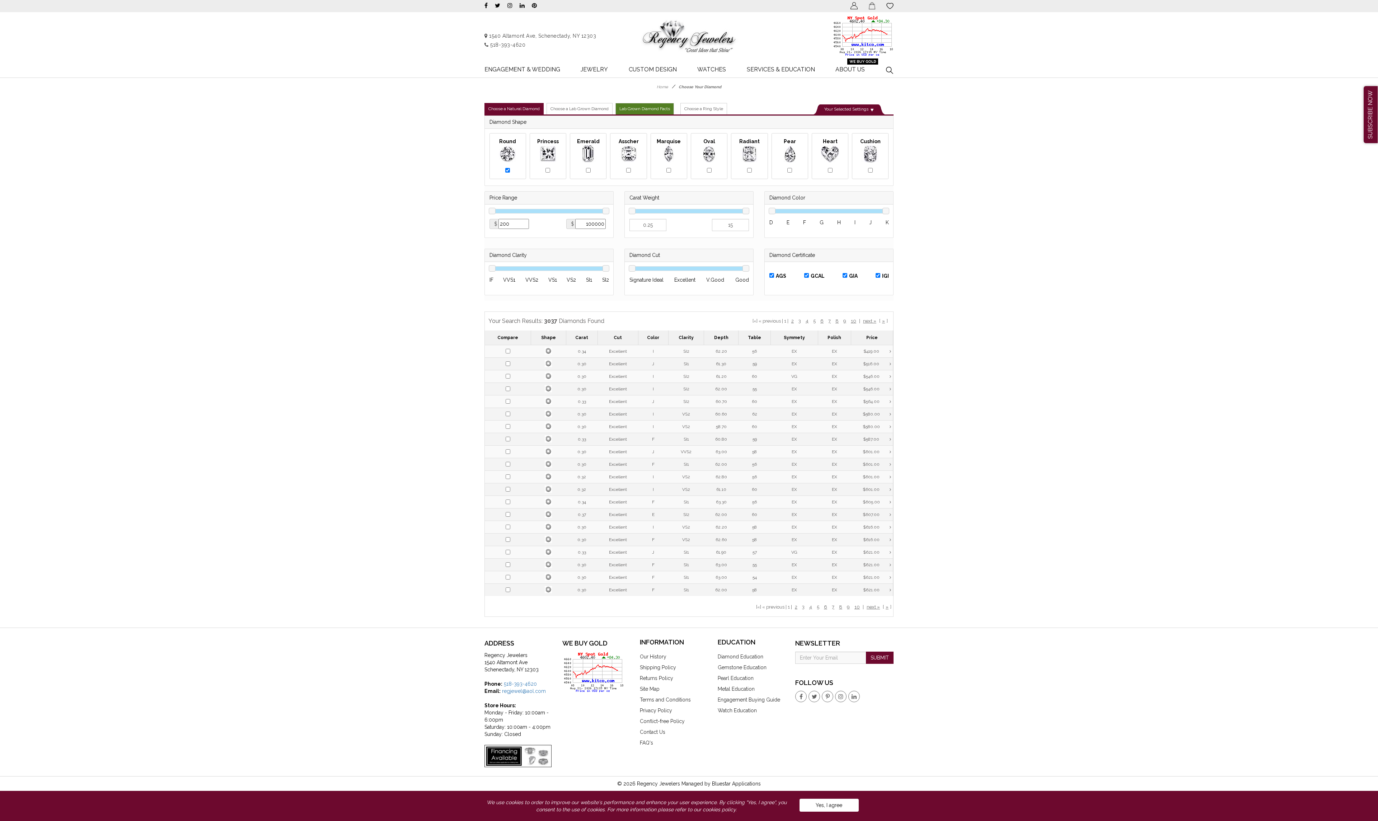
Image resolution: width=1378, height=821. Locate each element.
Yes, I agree (829, 805)
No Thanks (641, 121)
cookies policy (719, 809)
